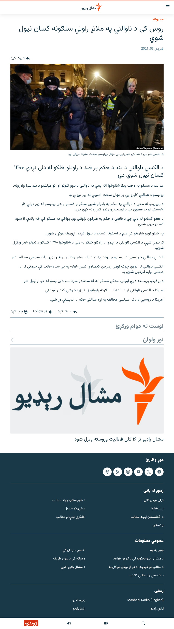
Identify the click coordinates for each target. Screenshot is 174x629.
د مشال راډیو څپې (73, 567)
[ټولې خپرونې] (69, 623)
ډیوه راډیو (78, 600)
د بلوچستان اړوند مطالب (68, 500)
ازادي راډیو (157, 609)
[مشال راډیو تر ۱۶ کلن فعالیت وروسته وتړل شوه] (87, 390)
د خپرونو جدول (75, 508)
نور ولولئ (153, 340)
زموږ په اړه (157, 550)
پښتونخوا (157, 508)
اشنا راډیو (79, 609)
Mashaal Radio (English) (145, 600)
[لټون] (143, 623)
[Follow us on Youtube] (138, 471)
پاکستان (158, 525)
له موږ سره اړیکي (74, 550)
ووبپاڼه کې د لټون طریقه (69, 559)
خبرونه (158, 19)
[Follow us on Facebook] (159, 471)
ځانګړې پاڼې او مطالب (70, 517)
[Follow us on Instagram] (128, 471)
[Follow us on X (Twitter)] (149, 471)
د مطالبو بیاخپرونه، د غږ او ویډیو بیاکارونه (136, 567)
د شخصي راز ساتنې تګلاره (147, 575)
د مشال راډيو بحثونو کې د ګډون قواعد (138, 559)
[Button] (20, 58)
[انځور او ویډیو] (106, 623)
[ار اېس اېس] (117, 471)
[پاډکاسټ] (107, 471)
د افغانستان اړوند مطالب (147, 517)
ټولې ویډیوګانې (154, 500)
